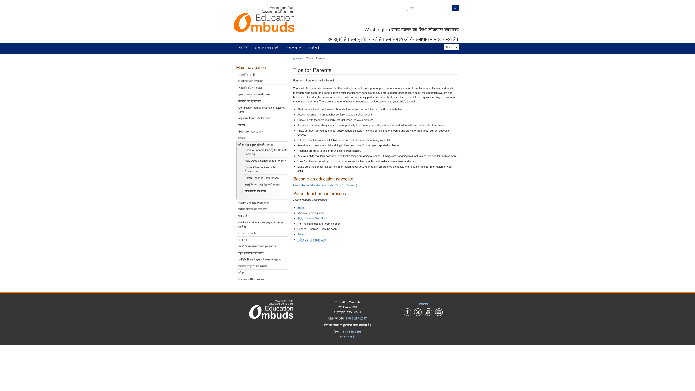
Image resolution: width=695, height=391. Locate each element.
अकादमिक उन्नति (246, 74)
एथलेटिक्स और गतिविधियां (250, 81)
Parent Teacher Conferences (262, 178)
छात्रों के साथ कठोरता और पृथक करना (257, 246)
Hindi (449, 47)
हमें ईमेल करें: (347, 336)
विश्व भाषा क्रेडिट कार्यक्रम (251, 279)
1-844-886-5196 (350, 331)
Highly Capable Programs (253, 202)
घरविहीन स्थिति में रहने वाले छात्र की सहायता (259, 259)
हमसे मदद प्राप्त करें (266, 47)
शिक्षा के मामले (293, 47)
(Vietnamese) (311, 239)
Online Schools (247, 233)
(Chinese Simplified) (312, 218)
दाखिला (241, 138)
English (301, 207)
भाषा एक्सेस (243, 216)
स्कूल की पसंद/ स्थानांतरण (251, 253)
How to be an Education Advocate (313, 185)
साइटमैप (423, 304)
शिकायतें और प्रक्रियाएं (249, 101)
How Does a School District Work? (265, 160)
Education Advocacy (250, 131)
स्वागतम (244, 47)
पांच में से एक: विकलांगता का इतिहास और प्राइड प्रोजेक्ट (260, 224)
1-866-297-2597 (356, 318)
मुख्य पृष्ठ (297, 58)
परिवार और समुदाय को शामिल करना (255, 145)
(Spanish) (346, 185)
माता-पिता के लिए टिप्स (255, 191)
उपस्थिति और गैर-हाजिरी (250, 88)
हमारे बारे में (315, 47)
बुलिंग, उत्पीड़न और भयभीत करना (254, 94)
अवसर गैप (243, 239)
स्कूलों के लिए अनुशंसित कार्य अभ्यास (262, 184)
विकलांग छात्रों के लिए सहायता (252, 266)
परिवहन (242, 272)
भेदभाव (241, 125)
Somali (301, 234)
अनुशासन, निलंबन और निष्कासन (254, 118)
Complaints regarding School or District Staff (261, 109)
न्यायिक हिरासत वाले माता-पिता (252, 209)
